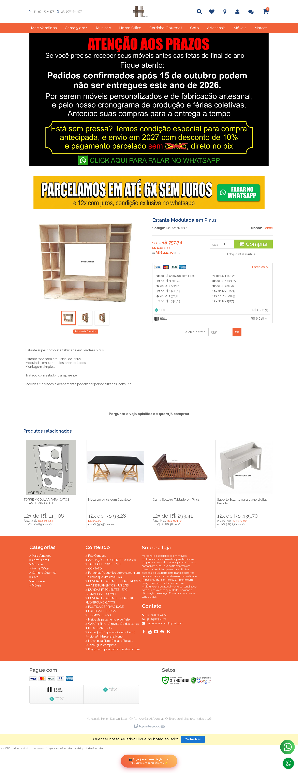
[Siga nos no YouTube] (150, 632)
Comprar (257, 244)
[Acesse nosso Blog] (168, 632)
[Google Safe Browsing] (201, 680)
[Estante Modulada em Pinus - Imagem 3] (102, 318)
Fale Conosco (97, 555)
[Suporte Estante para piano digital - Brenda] (244, 484)
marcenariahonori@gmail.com (164, 623)
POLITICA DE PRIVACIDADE (106, 606)
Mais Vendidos (41, 555)
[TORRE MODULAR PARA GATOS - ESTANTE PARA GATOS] (51, 484)
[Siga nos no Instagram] (156, 632)
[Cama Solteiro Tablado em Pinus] (180, 484)
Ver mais (51, 506)
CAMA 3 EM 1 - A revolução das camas (113, 623)
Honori (268, 228)
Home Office (40, 568)
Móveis (36, 585)
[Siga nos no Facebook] (144, 632)
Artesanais (38, 581)
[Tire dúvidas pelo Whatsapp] (288, 763)
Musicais (37, 564)
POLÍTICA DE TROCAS (102, 611)
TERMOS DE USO (99, 615)
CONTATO (95, 568)
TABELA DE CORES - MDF (105, 564)
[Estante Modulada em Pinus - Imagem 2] (85, 318)
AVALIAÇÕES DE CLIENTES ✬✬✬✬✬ (112, 560)
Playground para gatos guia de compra (114, 649)
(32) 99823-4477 (43, 11)
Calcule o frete (194, 332)
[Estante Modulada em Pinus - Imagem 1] (68, 318)
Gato (35, 577)
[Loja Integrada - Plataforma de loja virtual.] (149, 726)
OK (237, 332)
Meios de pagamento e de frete (109, 619)
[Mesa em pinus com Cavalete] (115, 484)
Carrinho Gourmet (44, 572)
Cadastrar (192, 739)
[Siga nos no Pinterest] (162, 632)
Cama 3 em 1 (40, 560)
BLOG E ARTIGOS (99, 628)
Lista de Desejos (86, 331)
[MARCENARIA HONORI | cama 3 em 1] (140, 11)
